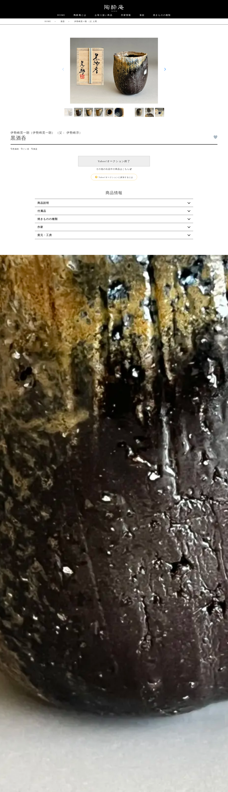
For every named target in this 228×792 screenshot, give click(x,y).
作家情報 (126, 15)
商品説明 (43, 202)
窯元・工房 (44, 235)
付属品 (41, 210)
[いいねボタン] (215, 137)
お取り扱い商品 (103, 15)
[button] (165, 69)
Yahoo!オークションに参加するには (115, 177)
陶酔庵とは (80, 15)
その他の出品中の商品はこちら (112, 169)
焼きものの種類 (162, 15)
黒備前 (16, 149)
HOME (61, 15)
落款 (142, 15)
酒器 (63, 21)
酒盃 (35, 149)
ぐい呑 (26, 149)
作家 (40, 227)
